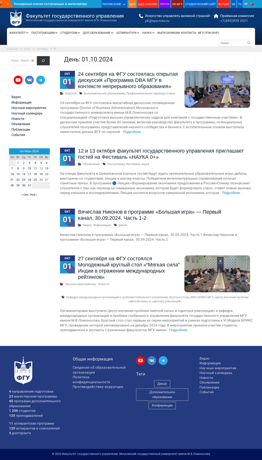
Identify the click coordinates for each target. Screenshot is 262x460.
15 (18, 174)
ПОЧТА (164, 4)
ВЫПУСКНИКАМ (168, 32)
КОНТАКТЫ (188, 32)
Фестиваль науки (137, 164)
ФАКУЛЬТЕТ (17, 32)
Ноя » (33, 194)
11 (35, 168)
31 (29, 185)
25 (35, 179)
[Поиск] (43, 60)
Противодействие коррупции (98, 387)
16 (23, 174)
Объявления (91, 164)
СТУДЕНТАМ (68, 32)
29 (18, 185)
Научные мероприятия (80, 284)
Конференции (162, 405)
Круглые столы (179, 297)
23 (23, 179)
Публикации (20, 129)
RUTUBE (223, 4)
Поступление (116, 164)
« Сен (24, 194)
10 (29, 168)
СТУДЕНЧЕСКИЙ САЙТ (200, 4)
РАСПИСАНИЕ (111, 4)
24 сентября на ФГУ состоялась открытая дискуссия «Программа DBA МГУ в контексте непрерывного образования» (128, 80)
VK (233, 4)
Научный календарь (27, 113)
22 (18, 179)
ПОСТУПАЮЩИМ (43, 32)
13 (46, 168)
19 (41, 174)
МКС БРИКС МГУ (202, 297)
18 (35, 174)
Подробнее (132, 132)
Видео (87, 225)
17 (29, 174)
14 (12, 174)
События (18, 135)
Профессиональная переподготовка (150, 93)
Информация (102, 225)
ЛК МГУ (177, 4)
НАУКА (147, 32)
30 (23, 185)
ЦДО (132, 4)
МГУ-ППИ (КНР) (208, 32)
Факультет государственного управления (75, 16)
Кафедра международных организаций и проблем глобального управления (117, 297)
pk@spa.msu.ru (157, 21)
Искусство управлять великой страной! (177, 16)
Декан (123, 225)
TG (240, 4)
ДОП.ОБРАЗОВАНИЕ (97, 32)
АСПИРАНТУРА (126, 32)
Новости (70, 93)
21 (12, 179)
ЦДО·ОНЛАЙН (147, 4)
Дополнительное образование (104, 93)
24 (29, 179)
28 (12, 185)
